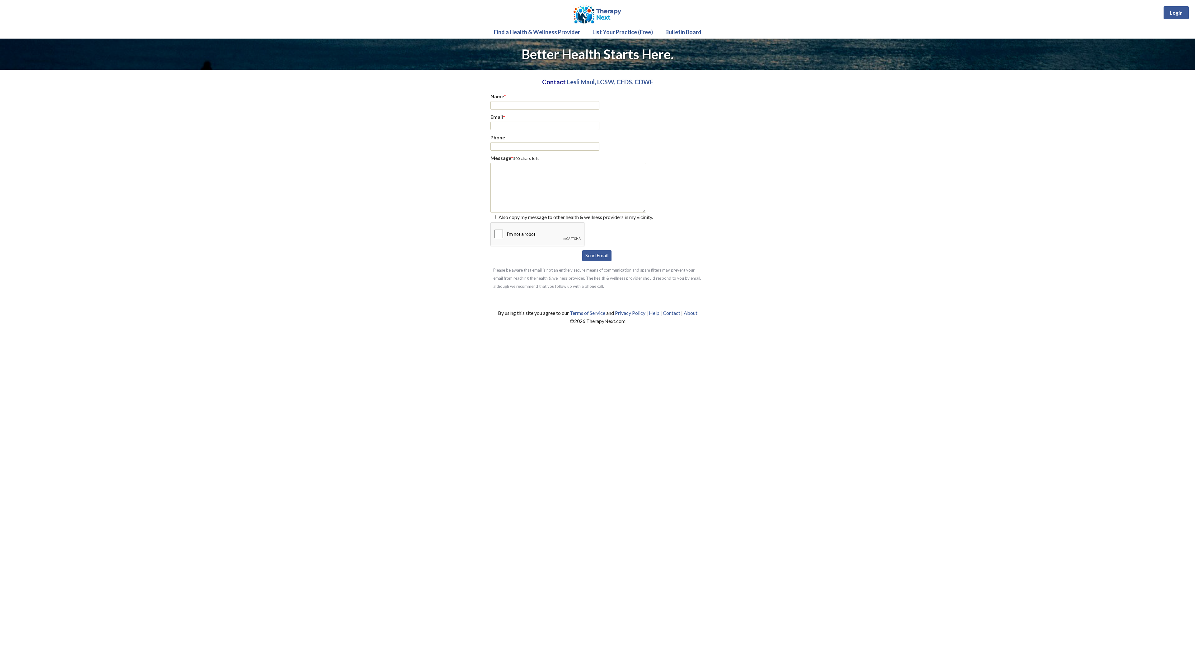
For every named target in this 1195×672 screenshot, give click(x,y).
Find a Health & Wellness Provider (537, 32)
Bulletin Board (683, 32)
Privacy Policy (630, 313)
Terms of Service (587, 313)
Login (1176, 13)
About (690, 313)
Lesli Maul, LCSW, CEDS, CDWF (610, 82)
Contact (671, 313)
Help (654, 313)
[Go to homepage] (597, 23)
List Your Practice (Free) (623, 32)
